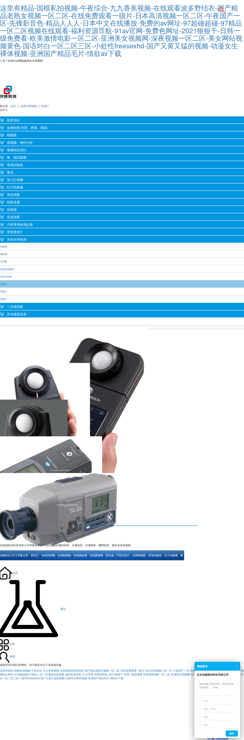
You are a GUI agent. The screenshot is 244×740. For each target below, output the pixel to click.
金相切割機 (48, 555)
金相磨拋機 (96, 555)
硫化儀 (110, 555)
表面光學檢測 (28, 106)
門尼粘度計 (123, 555)
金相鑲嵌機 (80, 555)
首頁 (13, 106)
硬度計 (35, 555)
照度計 (45, 106)
